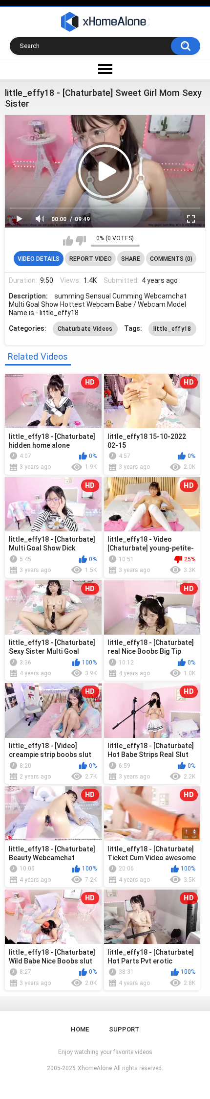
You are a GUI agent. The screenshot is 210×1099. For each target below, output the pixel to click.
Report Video (90, 258)
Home (80, 1029)
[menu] (105, 69)
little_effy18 (172, 328)
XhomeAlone (95, 1068)
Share (130, 258)
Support (124, 1029)
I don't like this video (81, 241)
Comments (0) (171, 258)
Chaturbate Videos (85, 328)
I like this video (68, 241)
